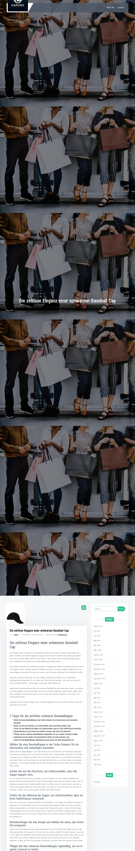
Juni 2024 (97, 750)
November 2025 (99, 669)
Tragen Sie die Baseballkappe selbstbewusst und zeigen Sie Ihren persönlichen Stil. (44, 740)
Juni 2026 (97, 636)
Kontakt (120, 8)
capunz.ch (13, 13)
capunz (16, 634)
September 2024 (99, 736)
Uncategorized (62, 634)
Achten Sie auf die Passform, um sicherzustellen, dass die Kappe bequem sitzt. (42, 726)
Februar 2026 (98, 655)
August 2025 (98, 683)
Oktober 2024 (98, 731)
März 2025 (97, 707)
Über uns (110, 8)
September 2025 (99, 679)
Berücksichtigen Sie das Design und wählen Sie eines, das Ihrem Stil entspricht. (42, 731)
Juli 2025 (97, 688)
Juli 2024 (97, 745)
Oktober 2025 (98, 674)
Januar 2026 (98, 660)
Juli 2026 (97, 631)
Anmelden (97, 782)
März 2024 (97, 764)
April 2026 (97, 645)
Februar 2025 (98, 712)
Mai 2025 (97, 698)
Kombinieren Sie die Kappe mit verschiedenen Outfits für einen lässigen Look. (42, 737)
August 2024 (98, 741)
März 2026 (97, 650)
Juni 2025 (97, 693)
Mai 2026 (97, 640)
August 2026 (98, 626)
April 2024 (97, 760)
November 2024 (99, 726)
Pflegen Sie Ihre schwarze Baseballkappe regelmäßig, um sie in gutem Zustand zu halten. (46, 734)
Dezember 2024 (99, 722)
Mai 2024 (97, 755)
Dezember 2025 (99, 664)
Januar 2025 (98, 717)
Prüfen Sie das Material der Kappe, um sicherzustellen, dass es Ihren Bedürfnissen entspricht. (47, 728)
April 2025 (97, 702)
